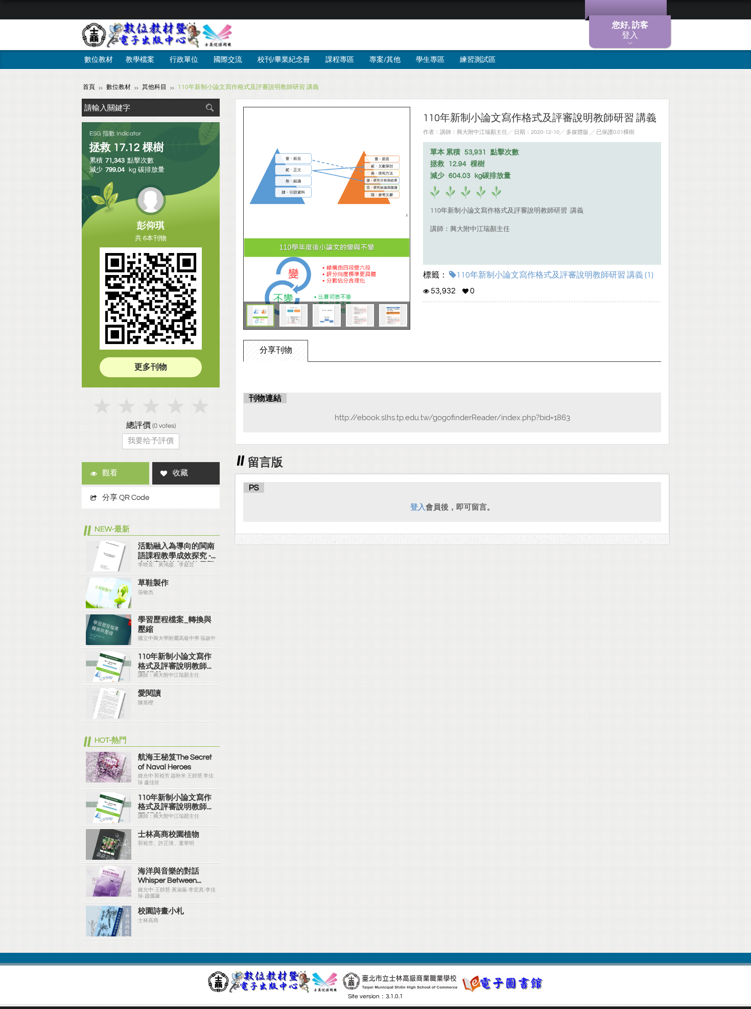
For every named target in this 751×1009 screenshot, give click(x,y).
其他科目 (154, 87)
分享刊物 (276, 350)
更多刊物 (150, 367)
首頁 (89, 87)
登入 (418, 507)
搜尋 (209, 108)
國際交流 (228, 59)
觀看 (110, 473)
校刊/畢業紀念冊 (283, 59)
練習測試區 (478, 59)
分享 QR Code (125, 497)
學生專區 (430, 59)
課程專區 (339, 59)
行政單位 (184, 59)
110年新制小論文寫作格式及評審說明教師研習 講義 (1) (554, 275)
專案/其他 (385, 59)
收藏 (180, 473)
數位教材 (98, 59)
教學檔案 (140, 59)
